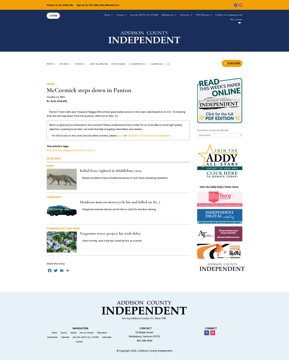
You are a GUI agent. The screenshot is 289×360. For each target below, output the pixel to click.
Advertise (185, 15)
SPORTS (64, 64)
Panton (90, 150)
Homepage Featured (60, 228)
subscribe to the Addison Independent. (149, 135)
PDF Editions (202, 15)
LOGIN (53, 15)
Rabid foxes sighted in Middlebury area (110, 170)
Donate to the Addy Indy (60, 5)
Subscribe (106, 337)
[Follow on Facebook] (236, 5)
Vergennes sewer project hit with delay (110, 233)
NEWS (50, 64)
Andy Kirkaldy (54, 150)
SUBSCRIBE (233, 63)
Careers (79, 342)
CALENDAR (156, 64)
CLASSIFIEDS (136, 64)
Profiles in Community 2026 (228, 15)
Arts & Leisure (87, 333)
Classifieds (52, 337)
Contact (120, 15)
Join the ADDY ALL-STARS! (144, 15)
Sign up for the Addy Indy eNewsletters (97, 5)
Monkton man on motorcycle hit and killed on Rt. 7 (120, 202)
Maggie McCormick (74, 150)
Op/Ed (73, 333)
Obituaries (102, 333)
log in (120, 135)
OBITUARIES (118, 64)
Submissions (168, 15)
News (51, 84)
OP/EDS (79, 64)
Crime (50, 197)
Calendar (65, 337)
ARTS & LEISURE (98, 64)
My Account (236, 19)
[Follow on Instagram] (240, 5)
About (107, 15)
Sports (64, 333)
